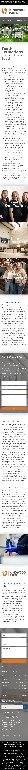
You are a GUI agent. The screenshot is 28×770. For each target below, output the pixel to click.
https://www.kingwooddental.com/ (11, 735)
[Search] (25, 707)
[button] (14, 408)
